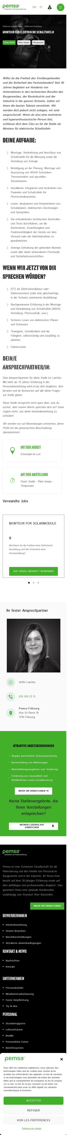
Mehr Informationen (31, 791)
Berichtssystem (14, 1048)
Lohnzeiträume (14, 1029)
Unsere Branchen (16, 931)
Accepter (33, 1101)
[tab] (29, 582)
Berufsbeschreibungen (18, 937)
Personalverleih (14, 988)
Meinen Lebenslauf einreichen (32, 826)
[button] (61, 1059)
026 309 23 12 (27, 696)
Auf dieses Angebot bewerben (33, 571)
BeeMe (10, 1036)
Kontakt (10, 967)
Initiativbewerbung (16, 925)
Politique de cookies (31, 1128)
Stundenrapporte (15, 1023)
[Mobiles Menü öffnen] (60, 7)
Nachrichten (12, 960)
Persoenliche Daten (17, 1042)
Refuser (33, 1110)
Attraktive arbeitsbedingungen (23, 943)
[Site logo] (14, 7)
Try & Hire (11, 1006)
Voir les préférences (33, 1120)
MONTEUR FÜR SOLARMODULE (32, 523)
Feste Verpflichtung (17, 1000)
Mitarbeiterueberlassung (20, 994)
